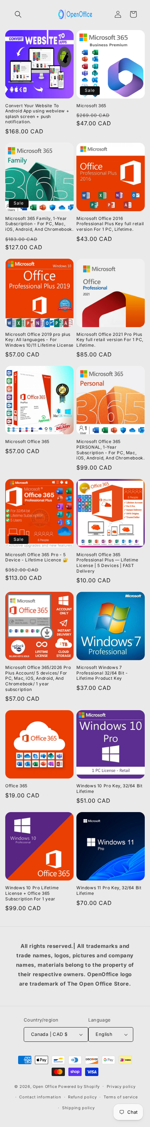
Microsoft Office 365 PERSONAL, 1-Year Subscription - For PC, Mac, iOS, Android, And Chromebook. (110, 450)
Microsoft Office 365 (27, 441)
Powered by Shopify (79, 1086)
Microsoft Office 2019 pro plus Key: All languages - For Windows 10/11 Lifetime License (39, 340)
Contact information (40, 1097)
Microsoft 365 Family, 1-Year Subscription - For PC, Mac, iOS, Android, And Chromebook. (39, 224)
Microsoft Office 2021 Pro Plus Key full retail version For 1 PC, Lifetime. (109, 340)
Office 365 (16, 785)
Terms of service (120, 1097)
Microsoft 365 (91, 105)
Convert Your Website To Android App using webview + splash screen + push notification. (37, 114)
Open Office (45, 1086)
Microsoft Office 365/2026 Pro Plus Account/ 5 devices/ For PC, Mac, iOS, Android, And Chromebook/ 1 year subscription (38, 678)
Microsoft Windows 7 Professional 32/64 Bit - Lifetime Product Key (102, 673)
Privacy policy (121, 1086)
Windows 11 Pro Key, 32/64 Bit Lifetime (108, 890)
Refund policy (82, 1097)
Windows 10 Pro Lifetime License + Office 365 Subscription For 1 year (32, 893)
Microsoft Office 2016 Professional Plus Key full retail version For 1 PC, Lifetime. (110, 224)
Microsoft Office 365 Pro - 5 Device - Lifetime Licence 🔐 (36, 557)
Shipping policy (78, 1107)
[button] (18, 14)
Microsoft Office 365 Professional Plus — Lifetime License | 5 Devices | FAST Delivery (107, 563)
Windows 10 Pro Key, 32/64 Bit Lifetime (109, 788)
